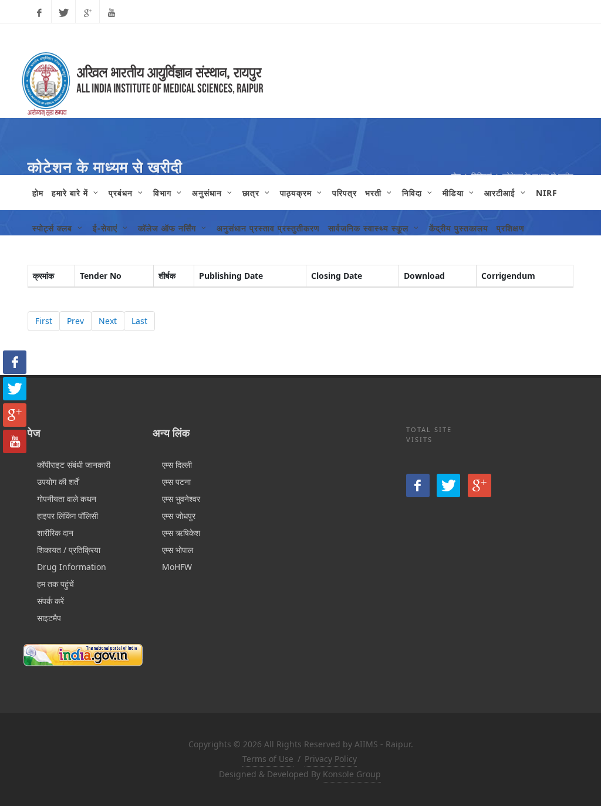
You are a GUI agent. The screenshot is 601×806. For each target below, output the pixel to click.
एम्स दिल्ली (177, 464)
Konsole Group (352, 774)
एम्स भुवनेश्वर (181, 498)
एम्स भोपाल (177, 549)
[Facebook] (39, 13)
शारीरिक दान (55, 532)
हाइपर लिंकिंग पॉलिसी (67, 515)
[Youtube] (111, 13)
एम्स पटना (176, 481)
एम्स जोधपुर (178, 515)
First (43, 320)
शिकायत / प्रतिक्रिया (68, 549)
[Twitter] (63, 13)
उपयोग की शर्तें (58, 481)
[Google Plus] (87, 13)
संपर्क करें (50, 600)
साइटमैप (49, 617)
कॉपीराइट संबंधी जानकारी (73, 464)
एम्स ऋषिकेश (181, 532)
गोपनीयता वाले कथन (66, 498)
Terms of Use (267, 758)
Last (139, 320)
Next (108, 320)
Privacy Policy (331, 758)
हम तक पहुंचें (55, 583)
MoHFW (177, 566)
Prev (75, 320)
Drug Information (71, 566)
